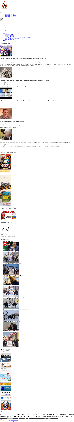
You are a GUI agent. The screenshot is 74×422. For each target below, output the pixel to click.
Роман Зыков (61, 416)
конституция (31, 418)
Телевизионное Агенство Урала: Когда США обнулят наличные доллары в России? (25, 80)
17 (2, 230)
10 (2, 229)
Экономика (20, 418)
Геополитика (31, 414)
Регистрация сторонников (9, 35)
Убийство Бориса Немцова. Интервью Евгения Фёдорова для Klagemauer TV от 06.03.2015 (27, 100)
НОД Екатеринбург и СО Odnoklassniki (10, 16)
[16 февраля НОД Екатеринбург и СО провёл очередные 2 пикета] (11, 308)
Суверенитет (4, 418)
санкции (47, 418)
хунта (51, 418)
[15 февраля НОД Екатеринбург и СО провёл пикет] (11, 262)
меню (2, 20)
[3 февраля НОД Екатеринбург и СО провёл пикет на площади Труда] (11, 320)
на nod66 (4, 60)
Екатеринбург (62, 414)
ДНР (36, 414)
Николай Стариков (53, 416)
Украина (10, 418)
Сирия (1, 418)
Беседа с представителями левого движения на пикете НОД (14, 275)
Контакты (4, 40)
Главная (4, 24)
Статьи (4, 29)
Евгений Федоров (48, 414)
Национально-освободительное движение (28, 416)
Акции (4, 27)
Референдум (5, 28)
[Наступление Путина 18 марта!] (11, 250)
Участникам (5, 33)
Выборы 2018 (27, 414)
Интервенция (70, 414)
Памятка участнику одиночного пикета (12, 38)
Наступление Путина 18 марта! (8, 241)
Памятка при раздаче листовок (10, 39)
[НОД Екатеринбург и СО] (1, 420)
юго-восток (55, 418)
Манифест (4, 31)
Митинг (9, 416)
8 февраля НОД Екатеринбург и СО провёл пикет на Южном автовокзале (16, 285)
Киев (1, 416)
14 (7, 229)
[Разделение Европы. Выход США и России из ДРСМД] (11, 330)
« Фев (2, 234)
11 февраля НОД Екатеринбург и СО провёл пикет (12, 263)
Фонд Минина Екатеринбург (10, 36)
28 (7, 231)
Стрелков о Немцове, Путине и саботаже (12, 121)
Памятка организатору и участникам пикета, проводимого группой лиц (18, 37)
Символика (5, 32)
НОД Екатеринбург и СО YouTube (9, 14)
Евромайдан (56, 414)
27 (6, 231)
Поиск (2, 19)
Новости (4, 25)
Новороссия (58, 416)
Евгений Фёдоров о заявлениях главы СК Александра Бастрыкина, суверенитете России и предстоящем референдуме (35, 142)
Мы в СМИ (5, 30)
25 (3, 231)
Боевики (9, 414)
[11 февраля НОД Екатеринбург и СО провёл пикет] (11, 274)
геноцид (27, 418)
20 (6, 230)
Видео (6, 26)
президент (38, 418)
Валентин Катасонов (13, 414)
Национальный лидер (47, 416)
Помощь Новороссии (9, 34)
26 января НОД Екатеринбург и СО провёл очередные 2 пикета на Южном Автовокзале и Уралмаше (21, 331)
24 (2, 231)
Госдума (34, 414)
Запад (66, 414)
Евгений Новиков (41, 414)
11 (3, 229)
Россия (65, 416)
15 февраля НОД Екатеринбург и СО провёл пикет (12, 251)
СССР (68, 416)
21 (7, 230)
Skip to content (3, 0)
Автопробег (6, 414)
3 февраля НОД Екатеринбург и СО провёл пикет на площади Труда (15, 309)
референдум (43, 418)
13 (6, 229)
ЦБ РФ (14, 418)
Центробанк (16, 418)
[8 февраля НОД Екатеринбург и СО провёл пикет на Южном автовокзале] (11, 296)
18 (3, 230)
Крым (3, 416)
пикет (35, 418)
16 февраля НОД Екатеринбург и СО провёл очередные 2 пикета (15, 297)
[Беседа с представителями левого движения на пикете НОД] (11, 284)
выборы (23, 418)
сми (49, 418)
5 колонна (2, 414)
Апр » (7, 234)
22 (8, 230)
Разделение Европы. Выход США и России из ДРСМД (13, 321)
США (71, 416)
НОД (12, 416)
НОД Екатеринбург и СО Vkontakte (9, 15)
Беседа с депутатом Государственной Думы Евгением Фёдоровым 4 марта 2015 (23, 58)
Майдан (6, 416)
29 (8, 231)
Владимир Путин (20, 414)
